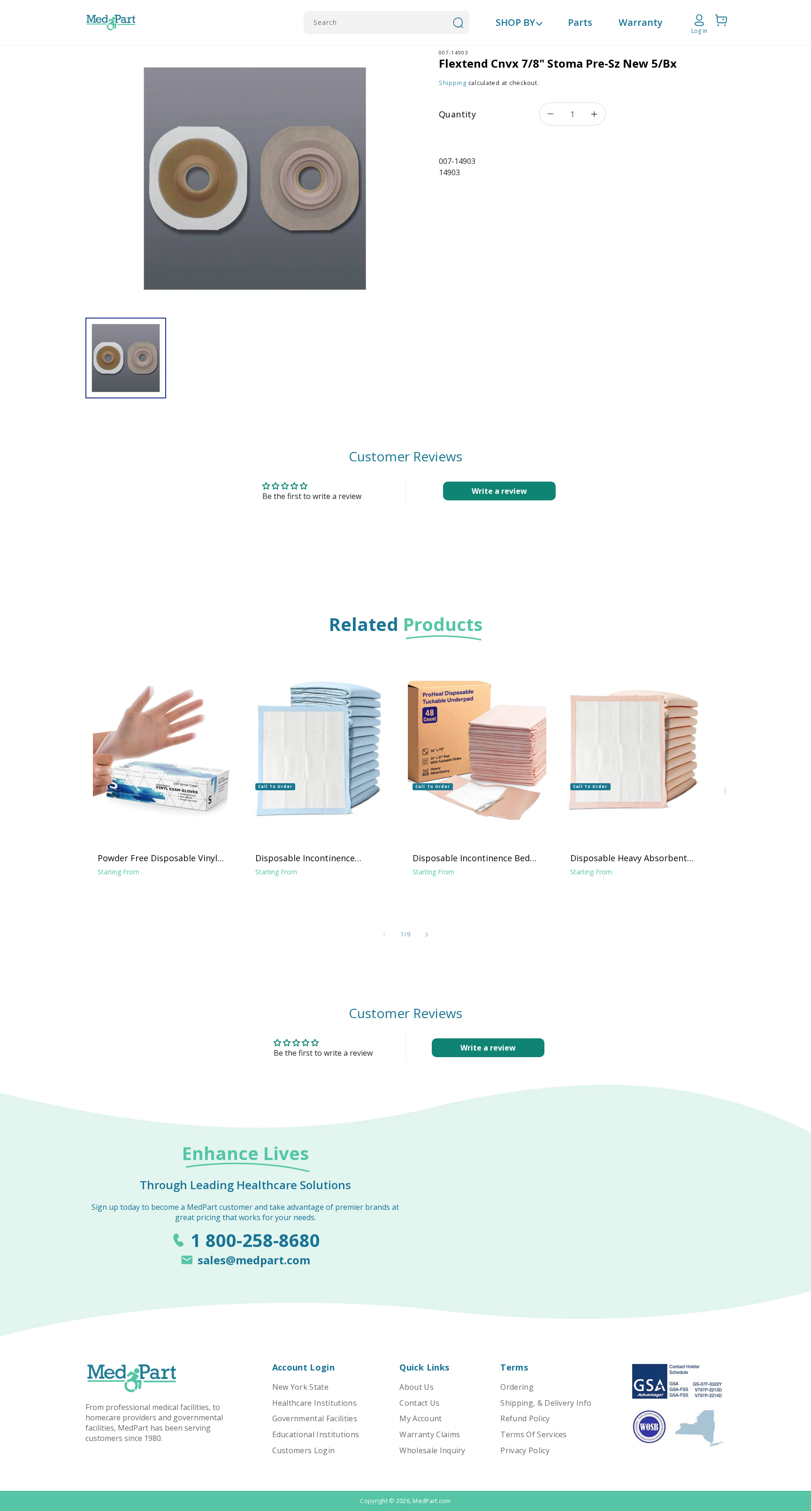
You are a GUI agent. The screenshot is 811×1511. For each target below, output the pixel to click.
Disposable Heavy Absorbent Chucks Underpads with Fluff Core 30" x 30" (628, 858)
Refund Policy (525, 1418)
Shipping (453, 83)
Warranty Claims (429, 1434)
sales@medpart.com (254, 1260)
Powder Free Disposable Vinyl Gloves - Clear (157, 858)
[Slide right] (426, 934)
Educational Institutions (316, 1434)
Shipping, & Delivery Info (545, 1403)
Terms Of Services (533, 1434)
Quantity (457, 114)
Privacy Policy (524, 1450)
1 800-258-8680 (255, 1240)
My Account (420, 1418)
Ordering (517, 1387)
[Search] (458, 22)
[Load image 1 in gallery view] (125, 358)
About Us (416, 1387)
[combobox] (386, 22)
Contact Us (419, 1403)
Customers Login (303, 1450)
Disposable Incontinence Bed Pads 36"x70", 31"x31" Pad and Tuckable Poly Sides (473, 858)
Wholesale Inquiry (432, 1450)
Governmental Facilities (314, 1418)
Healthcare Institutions (314, 1403)
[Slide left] (384, 934)
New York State (300, 1387)
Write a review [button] (499, 491)
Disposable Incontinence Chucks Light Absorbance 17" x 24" (317, 858)
